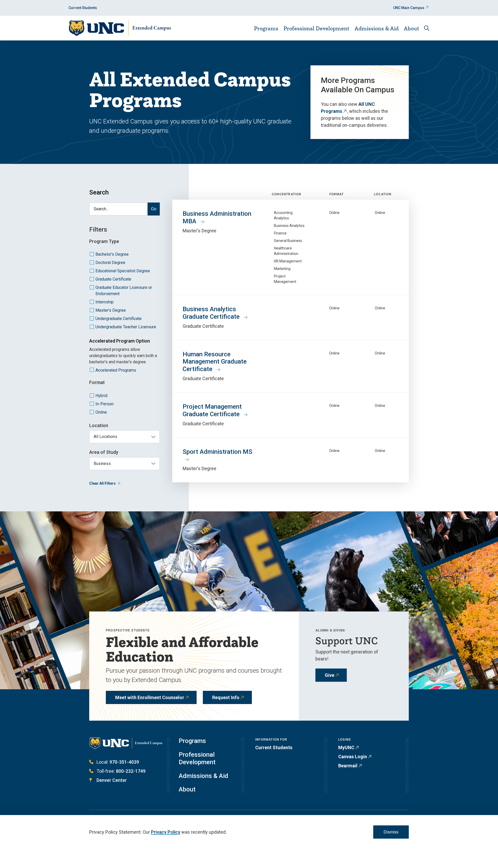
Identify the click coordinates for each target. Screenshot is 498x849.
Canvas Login (352, 756)
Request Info (225, 697)
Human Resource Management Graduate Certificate (215, 362)
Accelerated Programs (115, 370)
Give (329, 675)
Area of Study (103, 452)
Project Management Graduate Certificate (212, 410)
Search (99, 192)
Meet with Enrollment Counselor (149, 697)
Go (153, 209)
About (411, 28)
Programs (266, 28)
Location (98, 425)
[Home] (119, 28)
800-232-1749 (131, 771)
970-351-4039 (124, 762)
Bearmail (347, 765)
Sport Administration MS (217, 451)
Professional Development (316, 28)
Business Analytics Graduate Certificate (212, 312)
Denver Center (111, 780)
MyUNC (346, 747)
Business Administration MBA (217, 217)
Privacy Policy (165, 832)
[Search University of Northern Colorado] (426, 28)
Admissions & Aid (377, 28)
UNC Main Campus (408, 8)
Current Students (82, 8)
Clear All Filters (102, 483)
